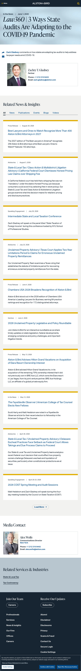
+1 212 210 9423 (41, 77)
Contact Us (45, 641)
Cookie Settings (48, 652)
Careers (10, 641)
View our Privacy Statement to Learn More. (15, 663)
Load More (39, 507)
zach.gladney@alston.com (45, 80)
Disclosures (46, 625)
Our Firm (10, 631)
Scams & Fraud (47, 636)
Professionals (12, 615)
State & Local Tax (11, 577)
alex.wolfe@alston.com (35, 549)
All (4, 113)
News (11, 113)
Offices (9, 636)
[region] (40, 663)
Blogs (46, 113)
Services (10, 620)
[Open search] (78, 3)
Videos (56, 113)
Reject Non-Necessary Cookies (67, 667)
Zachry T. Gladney (38, 70)
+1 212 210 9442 (33, 547)
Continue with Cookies (47, 667)
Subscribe (47, 605)
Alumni (43, 615)
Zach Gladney (12, 52)
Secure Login (46, 647)
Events (36, 113)
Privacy (43, 631)
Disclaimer (45, 620)
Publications (24, 113)
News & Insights (13, 625)
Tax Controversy (10, 583)
